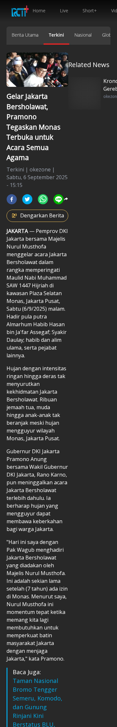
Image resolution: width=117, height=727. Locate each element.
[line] (58, 199)
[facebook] (11, 199)
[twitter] (27, 199)
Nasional (83, 35)
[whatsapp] (43, 199)
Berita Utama (25, 35)
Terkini (56, 35)
